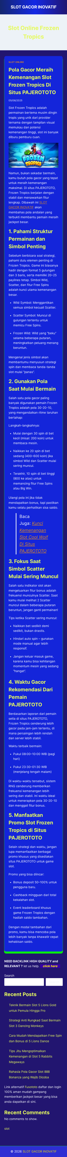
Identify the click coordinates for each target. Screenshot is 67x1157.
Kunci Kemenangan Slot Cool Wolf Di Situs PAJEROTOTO (33, 537)
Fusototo (31, 1087)
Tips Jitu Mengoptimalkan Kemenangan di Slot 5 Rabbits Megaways (30, 1056)
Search (9, 975)
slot (6, 1128)
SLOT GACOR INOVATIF (40, 1151)
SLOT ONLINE (16, 62)
